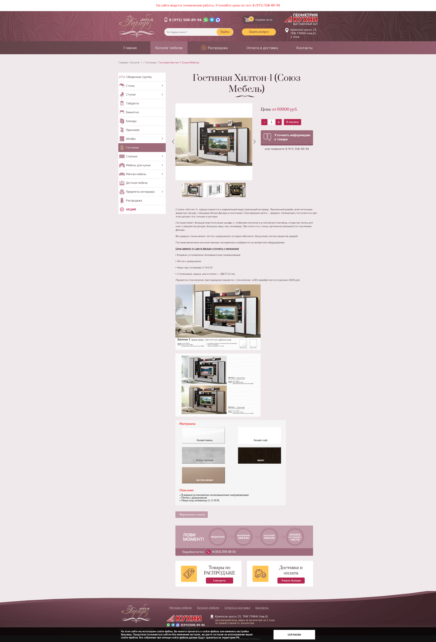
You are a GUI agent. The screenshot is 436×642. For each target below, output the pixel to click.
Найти (224, 32)
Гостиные (150, 62)
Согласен (294, 634)
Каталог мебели (168, 47)
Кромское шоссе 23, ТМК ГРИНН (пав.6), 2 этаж (303, 33)
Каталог (135, 62)
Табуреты (132, 103)
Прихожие (132, 130)
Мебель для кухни (138, 165)
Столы (130, 86)
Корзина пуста (261, 19)
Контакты (305, 47)
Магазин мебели (180, 608)
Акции (131, 209)
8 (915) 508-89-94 (266, 5)
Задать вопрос (259, 32)
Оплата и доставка (262, 47)
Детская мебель (136, 183)
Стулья (130, 94)
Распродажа (218, 48)
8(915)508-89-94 (193, 625)
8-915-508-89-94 (297, 149)
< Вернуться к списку (191, 514)
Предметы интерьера (140, 192)
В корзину (292, 122)
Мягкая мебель (136, 174)
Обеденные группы (139, 77)
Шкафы (131, 139)
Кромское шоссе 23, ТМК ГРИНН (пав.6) (243, 619)
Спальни (131, 156)
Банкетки (132, 112)
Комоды (131, 121)
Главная (130, 47)
